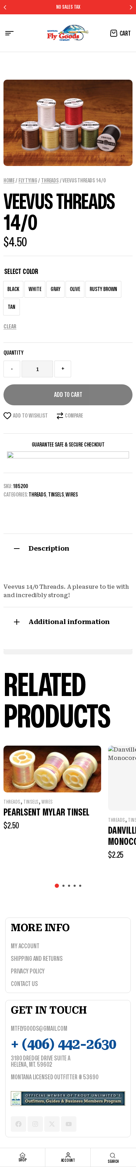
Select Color (21, 271)
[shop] (22, 1155)
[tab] (68, 548)
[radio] (13, 289)
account (68, 1160)
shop (22, 1160)
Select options (72, 843)
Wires (71, 495)
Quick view (52, 778)
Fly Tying (27, 180)
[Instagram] (35, 1124)
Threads (50, 180)
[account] (68, 1155)
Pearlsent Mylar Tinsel (46, 812)
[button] (57, 886)
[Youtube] (68, 1124)
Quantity (13, 353)
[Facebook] (18, 1124)
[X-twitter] (52, 1124)
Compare (74, 416)
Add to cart (68, 395)
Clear (9, 326)
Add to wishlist (30, 416)
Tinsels (56, 495)
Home (8, 180)
